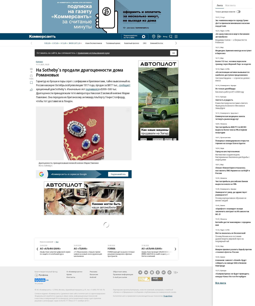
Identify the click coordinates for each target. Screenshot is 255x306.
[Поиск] (171, 36)
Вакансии (94, 274)
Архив (69, 274)
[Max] (169, 272)
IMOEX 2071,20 (74, 43)
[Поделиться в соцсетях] (31, 89)
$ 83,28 (47, 43)
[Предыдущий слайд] (37, 249)
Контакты (71, 277)
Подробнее (167, 296)
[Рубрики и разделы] (176, 36)
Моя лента (230, 5)
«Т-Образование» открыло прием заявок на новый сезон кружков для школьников (88, 254)
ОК (173, 53)
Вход (165, 36)
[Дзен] (152, 272)
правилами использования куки (94, 52)
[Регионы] (154, 36)
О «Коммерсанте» (74, 271)
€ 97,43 (55, 43)
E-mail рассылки (120, 277)
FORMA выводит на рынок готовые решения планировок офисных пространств (121, 254)
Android (93, 277)
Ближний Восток (156, 43)
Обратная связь (120, 271)
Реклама (93, 271)
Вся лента (220, 282)
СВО (144, 43)
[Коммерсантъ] (42, 36)
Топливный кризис (113, 43)
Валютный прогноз (131, 43)
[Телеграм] (140, 272)
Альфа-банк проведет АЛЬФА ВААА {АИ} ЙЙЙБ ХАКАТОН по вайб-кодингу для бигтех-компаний (157, 254)
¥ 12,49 (63, 43)
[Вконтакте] (146, 272)
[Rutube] (164, 272)
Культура (39, 61)
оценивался (92, 89)
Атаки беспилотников (93, 43)
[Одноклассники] (158, 272)
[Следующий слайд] (175, 249)
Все (57, 242)
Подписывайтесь (118, 174)
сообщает (124, 85)
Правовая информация (123, 274)
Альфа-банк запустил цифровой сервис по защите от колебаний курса (55, 253)
